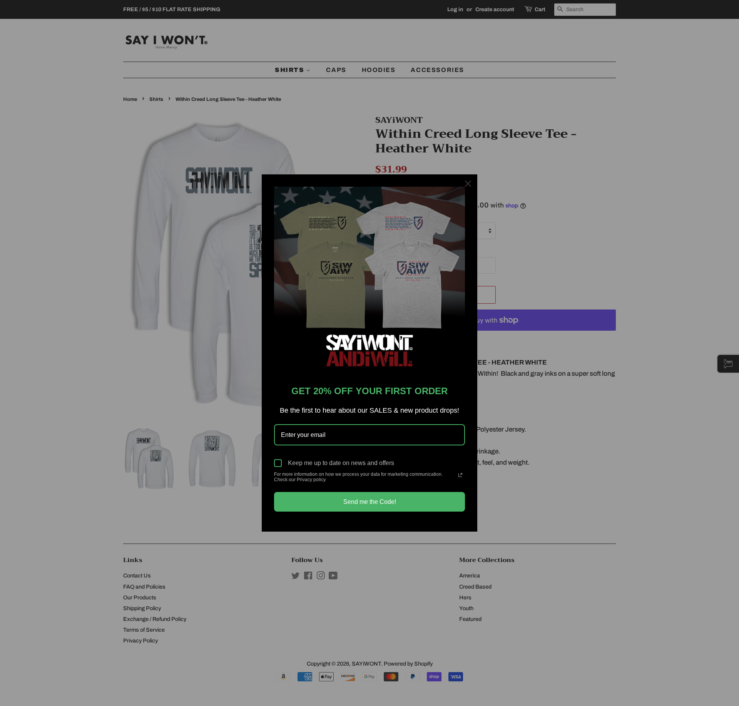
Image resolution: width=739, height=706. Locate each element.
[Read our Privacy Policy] (460, 475)
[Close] (468, 183)
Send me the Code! (369, 502)
